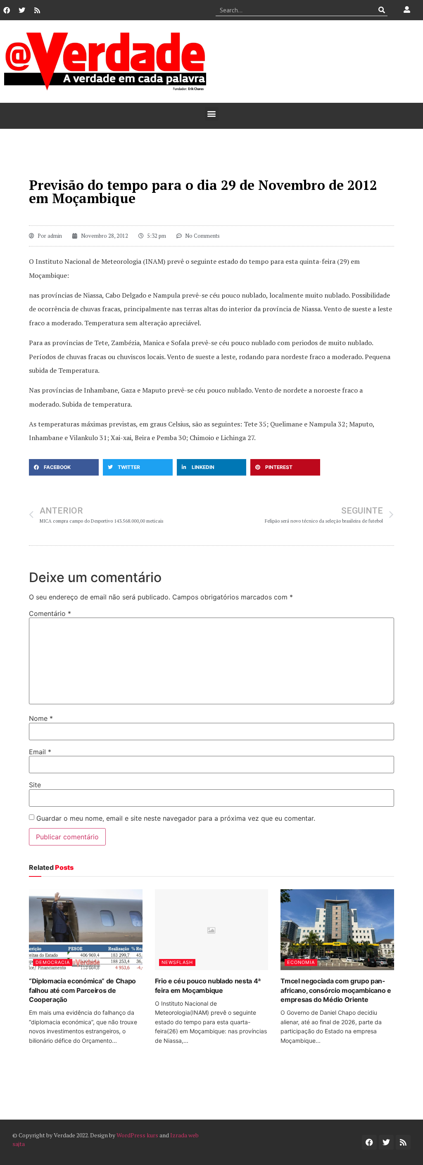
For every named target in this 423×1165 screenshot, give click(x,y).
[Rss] (37, 10)
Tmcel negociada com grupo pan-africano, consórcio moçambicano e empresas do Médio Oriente (335, 990)
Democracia (53, 962)
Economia (301, 962)
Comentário (50, 613)
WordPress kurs (137, 1135)
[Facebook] (6, 10)
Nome (41, 718)
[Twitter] (22, 10)
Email (40, 751)
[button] (212, 114)
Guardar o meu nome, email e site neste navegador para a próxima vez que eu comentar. (175, 818)
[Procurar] (381, 10)
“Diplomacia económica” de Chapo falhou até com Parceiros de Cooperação (82, 990)
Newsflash (177, 962)
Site (35, 784)
